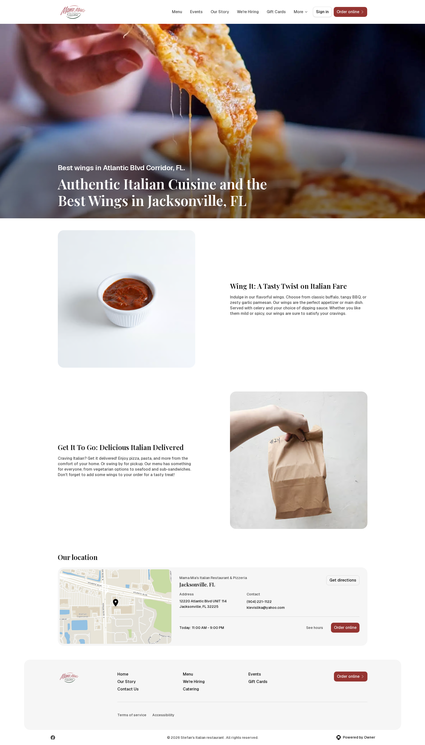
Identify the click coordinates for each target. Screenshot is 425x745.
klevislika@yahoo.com (266, 607)
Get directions (342, 580)
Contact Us (128, 689)
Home (122, 674)
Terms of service (131, 715)
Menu (177, 11)
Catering (191, 689)
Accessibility (163, 715)
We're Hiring (248, 11)
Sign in (322, 11)
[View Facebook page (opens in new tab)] (53, 738)
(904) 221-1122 (259, 601)
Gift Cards (276, 11)
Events (196, 11)
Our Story (220, 11)
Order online (345, 627)
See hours (314, 627)
